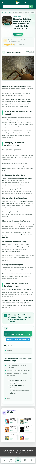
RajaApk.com (8, 451)
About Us (22, 451)
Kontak (30, 451)
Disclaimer (11, 453)
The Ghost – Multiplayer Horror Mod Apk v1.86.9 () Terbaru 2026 (27, 427)
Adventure (26, 430)
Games (15, 16)
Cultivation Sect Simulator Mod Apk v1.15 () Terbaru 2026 (27, 419)
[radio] (5, 44)
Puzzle (19, 16)
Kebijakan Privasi (22, 453)
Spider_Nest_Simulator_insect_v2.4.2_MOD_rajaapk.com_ (19, 333)
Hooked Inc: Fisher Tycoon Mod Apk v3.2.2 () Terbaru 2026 (13, 419)
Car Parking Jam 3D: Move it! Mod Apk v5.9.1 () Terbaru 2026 (13, 436)
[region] (18, 68)
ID (4, 2)
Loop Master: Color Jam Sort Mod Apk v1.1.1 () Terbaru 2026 (27, 436)
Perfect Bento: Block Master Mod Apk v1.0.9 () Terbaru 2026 (13, 427)
